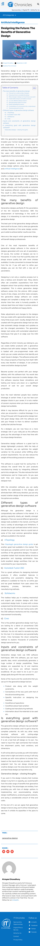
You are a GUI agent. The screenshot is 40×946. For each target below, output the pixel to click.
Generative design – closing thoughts (16, 130)
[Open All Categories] (15, 15)
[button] (38, 4)
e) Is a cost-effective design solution (17, 100)
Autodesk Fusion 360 (14, 568)
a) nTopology (9, 112)
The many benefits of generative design (16, 91)
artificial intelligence (12, 169)
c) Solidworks (9, 116)
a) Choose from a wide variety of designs (18, 93)
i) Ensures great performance (15, 108)
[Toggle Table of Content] (33, 88)
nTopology (9, 540)
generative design (10, 838)
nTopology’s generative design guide (18, 544)
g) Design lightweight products (15, 104)
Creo (6, 618)
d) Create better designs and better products (19, 98)
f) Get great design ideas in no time (16, 102)
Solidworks (10, 593)
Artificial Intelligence (13, 22)
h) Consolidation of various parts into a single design (21, 106)
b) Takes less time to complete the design (18, 95)
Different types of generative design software (18, 110)
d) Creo (7, 118)
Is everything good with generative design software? (19, 126)
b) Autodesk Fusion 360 (12, 114)
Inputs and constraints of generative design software (19, 122)
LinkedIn (15, 900)
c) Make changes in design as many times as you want (21, 97)
